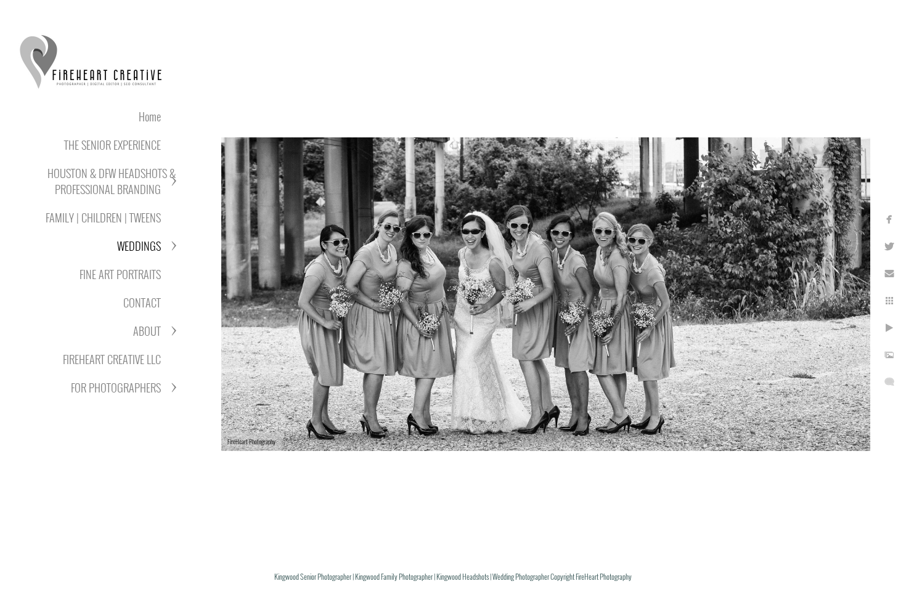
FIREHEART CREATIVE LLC (112, 359)
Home (150, 116)
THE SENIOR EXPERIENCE (112, 145)
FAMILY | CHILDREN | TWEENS (103, 217)
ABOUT (147, 331)
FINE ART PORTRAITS (120, 274)
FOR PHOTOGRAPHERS (116, 388)
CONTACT (142, 302)
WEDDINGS (139, 246)
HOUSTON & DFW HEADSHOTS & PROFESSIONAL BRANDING (111, 181)
